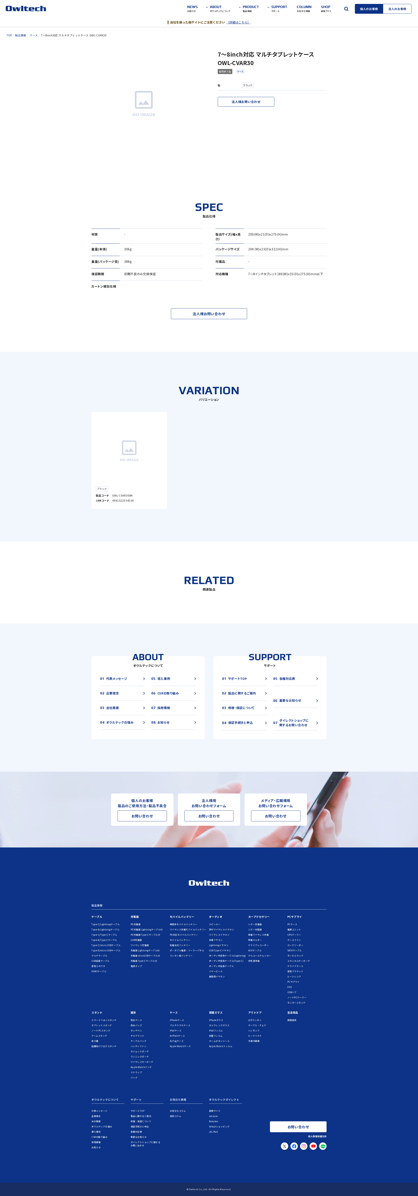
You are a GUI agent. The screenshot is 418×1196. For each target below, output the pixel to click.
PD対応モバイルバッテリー (184, 934)
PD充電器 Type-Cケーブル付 (145, 934)
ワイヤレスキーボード (142, 1061)
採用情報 (96, 1142)
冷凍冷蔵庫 (254, 1041)
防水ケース (136, 1020)
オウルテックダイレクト (224, 1099)
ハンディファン (139, 1046)
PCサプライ (294, 916)
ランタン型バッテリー (181, 955)
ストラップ (136, 1072)
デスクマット (137, 1035)
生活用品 (292, 1012)
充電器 (135, 916)
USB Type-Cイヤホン (220, 950)
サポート (136, 1099)
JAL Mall (213, 1131)
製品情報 (96, 905)
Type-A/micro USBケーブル (105, 950)
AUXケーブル (255, 950)
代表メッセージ (99, 1110)
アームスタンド (99, 1035)
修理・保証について (141, 1121)
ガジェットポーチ (140, 1051)
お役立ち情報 (178, 1099)
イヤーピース (216, 971)
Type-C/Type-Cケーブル (104, 934)
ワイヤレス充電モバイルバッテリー (188, 929)
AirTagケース (177, 1041)
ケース (240, 71)
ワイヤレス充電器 (140, 945)
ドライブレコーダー (258, 945)
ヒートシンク (294, 976)
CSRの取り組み (99, 1137)
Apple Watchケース (180, 1046)
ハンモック (254, 1030)
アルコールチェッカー (259, 955)
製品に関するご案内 (141, 1116)
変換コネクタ (98, 966)
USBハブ (292, 992)
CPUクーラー (294, 934)
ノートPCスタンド (101, 1030)
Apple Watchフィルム (221, 1046)
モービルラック (295, 955)
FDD (289, 987)
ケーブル (96, 916)
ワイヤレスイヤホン (219, 934)
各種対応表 (136, 1131)
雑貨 (133, 1012)
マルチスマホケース (180, 1025)
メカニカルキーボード (298, 960)
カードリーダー (295, 945)
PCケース (292, 924)
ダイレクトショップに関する (145, 1143)
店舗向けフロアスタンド (104, 1046)
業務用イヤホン (217, 976)
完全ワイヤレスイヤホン (221, 929)
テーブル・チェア (257, 1025)
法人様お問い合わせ (246, 101)
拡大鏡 (94, 1041)
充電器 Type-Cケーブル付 (144, 960)
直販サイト (215, 1110)
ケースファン (294, 940)
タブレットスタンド (101, 1025)
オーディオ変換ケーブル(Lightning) (227, 955)
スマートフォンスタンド (104, 1020)
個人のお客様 (369, 9)
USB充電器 (136, 940)
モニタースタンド (296, 1002)
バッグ (134, 1077)
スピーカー (215, 924)
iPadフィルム (216, 1030)
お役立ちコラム (178, 1110)
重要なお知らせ (139, 1137)
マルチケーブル (99, 955)
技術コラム (175, 1116)
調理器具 (292, 1020)
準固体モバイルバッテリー (183, 924)
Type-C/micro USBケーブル (105, 945)
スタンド (96, 1012)
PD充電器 (136, 924)
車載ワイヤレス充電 (258, 934)
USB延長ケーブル (100, 960)
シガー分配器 (255, 929)
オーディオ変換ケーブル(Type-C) (226, 960)
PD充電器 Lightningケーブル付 (147, 929)
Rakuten (213, 1121)
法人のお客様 (397, 9)
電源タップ (136, 966)
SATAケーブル (294, 950)
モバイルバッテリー (182, 916)
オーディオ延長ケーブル (221, 966)
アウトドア (255, 1012)
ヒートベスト (255, 1035)
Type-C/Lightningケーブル (105, 924)
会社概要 (96, 1121)
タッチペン (136, 1030)
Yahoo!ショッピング (219, 1126)
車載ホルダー (255, 940)
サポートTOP (138, 1110)
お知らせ (96, 1147)
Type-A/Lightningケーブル (105, 929)
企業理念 (96, 1116)
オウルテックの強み (101, 1126)
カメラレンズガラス (219, 1025)
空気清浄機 (254, 960)
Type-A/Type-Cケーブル (104, 940)
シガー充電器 (255, 924)
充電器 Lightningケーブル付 (145, 950)
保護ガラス (216, 1012)
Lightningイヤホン (219, 945)
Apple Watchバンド (141, 1067)
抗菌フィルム (216, 1035)
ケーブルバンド (139, 1041)
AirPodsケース (177, 1035)
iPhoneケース (177, 1020)
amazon (213, 1116)
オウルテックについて (105, 1099)
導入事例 (96, 1131)
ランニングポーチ (140, 1056)
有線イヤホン (216, 940)
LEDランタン (255, 1020)
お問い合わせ (142, 816)
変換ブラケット (295, 971)
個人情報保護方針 (317, 1136)
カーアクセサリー (259, 916)
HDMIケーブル (98, 971)
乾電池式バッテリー (180, 945)
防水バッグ (136, 1025)
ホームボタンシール (219, 1041)
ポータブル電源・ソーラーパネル (187, 950)
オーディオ (215, 916)
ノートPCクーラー (297, 997)
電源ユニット (294, 929)
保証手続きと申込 (140, 1126)
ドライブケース (295, 966)
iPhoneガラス (216, 1020)
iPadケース (176, 1030)
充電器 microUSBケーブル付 (145, 955)
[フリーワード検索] (346, 8)
